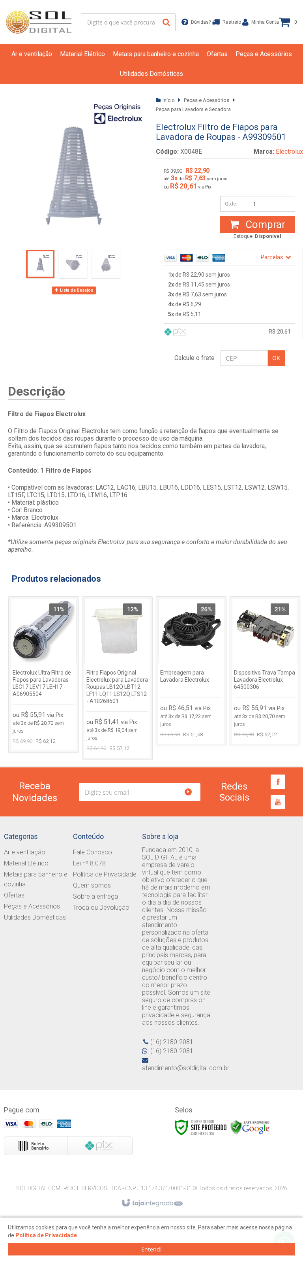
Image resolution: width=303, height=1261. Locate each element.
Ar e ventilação (24, 852)
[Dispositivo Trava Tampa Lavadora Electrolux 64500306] (265, 671)
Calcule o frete (194, 358)
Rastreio (229, 22)
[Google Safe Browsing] (250, 1127)
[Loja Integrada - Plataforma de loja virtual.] (151, 1203)
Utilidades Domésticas (35, 917)
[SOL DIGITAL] (39, 22)
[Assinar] (191, 792)
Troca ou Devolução (101, 907)
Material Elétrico (26, 863)
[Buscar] (166, 22)
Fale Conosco (92, 852)
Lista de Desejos (76, 290)
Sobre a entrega (95, 896)
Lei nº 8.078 (89, 863)
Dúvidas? (198, 22)
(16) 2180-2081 (171, 1042)
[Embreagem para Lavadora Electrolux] (191, 671)
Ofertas (14, 895)
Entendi (151, 1249)
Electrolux (289, 151)
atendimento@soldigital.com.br (185, 1068)
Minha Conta (262, 22)
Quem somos (92, 885)
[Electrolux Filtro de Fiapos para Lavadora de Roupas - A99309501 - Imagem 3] (106, 264)
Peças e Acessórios (206, 100)
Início (169, 100)
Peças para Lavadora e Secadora (193, 109)
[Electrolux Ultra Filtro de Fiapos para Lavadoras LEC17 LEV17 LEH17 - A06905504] (44, 675)
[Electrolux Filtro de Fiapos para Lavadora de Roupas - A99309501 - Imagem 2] (73, 264)
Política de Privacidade (105, 874)
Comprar (264, 224)
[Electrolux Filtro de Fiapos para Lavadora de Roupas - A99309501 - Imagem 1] (40, 264)
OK (276, 358)
